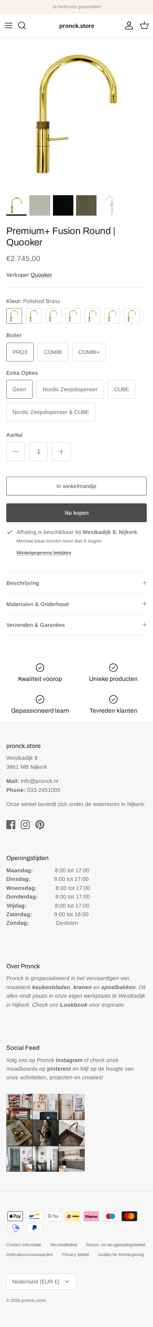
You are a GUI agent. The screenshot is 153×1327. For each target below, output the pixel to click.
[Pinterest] (39, 824)
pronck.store (33, 1300)
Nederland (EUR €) (36, 1281)
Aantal (14, 435)
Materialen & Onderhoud (37, 604)
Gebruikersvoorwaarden (29, 1254)
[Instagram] (25, 824)
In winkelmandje (76, 486)
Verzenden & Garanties (35, 625)
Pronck (59, 1060)
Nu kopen (77, 513)
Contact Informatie (23, 1244)
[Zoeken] (26, 25)
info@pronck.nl (39, 781)
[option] (76, 114)
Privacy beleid (75, 1254)
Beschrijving (22, 583)
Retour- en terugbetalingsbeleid (115, 1244)
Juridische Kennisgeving (121, 1254)
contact (94, 10)
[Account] (127, 25)
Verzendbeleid (63, 1244)
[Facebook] (10, 824)
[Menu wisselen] (8, 25)
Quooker (41, 275)
